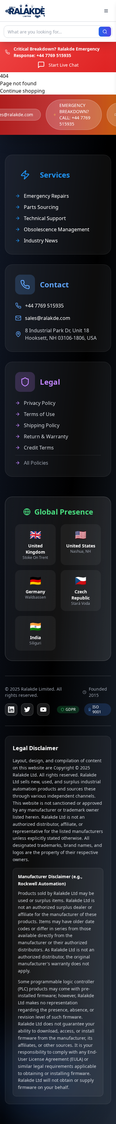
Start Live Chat (64, 65)
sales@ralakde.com (47, 318)
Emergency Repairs (46, 195)
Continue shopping (22, 90)
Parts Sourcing (41, 207)
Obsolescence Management (56, 229)
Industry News (41, 240)
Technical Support (45, 218)
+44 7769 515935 (54, 55)
